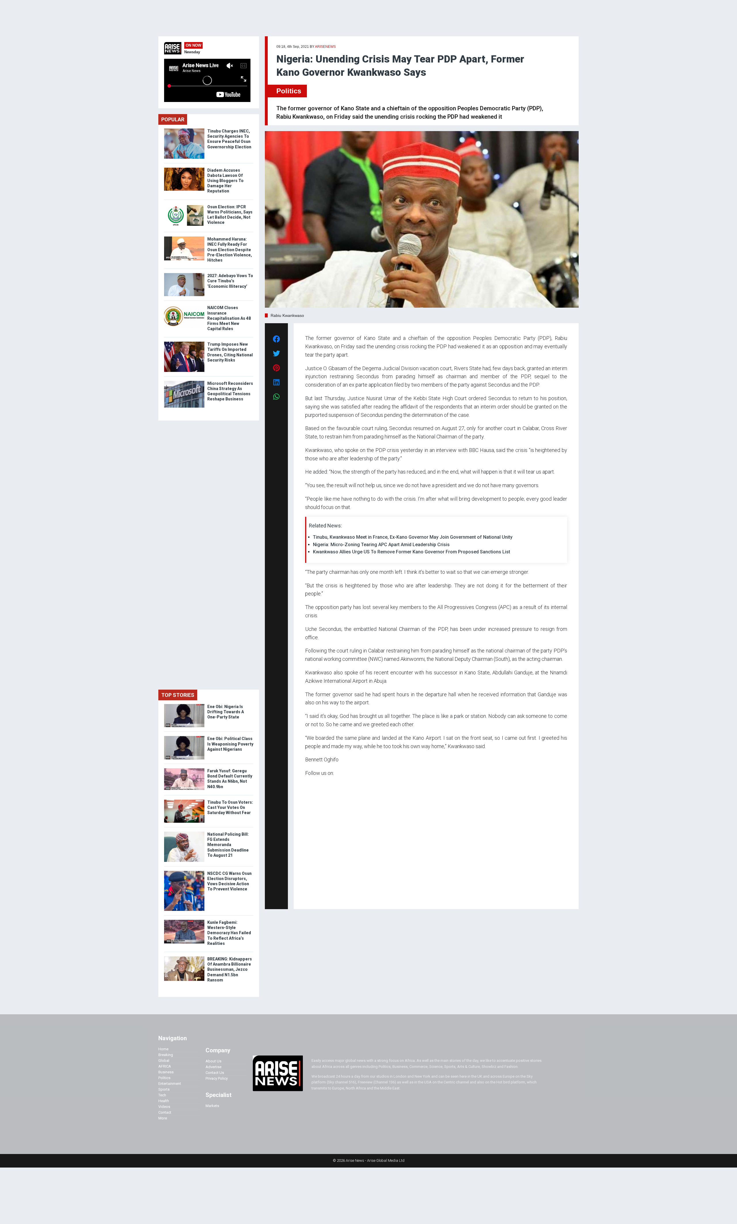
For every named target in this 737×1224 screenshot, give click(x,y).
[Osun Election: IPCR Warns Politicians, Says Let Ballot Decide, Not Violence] (184, 205)
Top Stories (177, 695)
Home (163, 1049)
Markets (212, 1106)
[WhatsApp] (313, 896)
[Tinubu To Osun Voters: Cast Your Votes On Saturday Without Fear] (184, 801)
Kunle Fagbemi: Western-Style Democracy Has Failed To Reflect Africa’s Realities (229, 933)
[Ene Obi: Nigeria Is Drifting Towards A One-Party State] (184, 705)
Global (163, 1060)
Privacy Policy (217, 1078)
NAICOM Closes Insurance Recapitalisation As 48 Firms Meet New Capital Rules (229, 318)
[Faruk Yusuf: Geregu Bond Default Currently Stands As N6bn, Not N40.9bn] (184, 769)
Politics (288, 91)
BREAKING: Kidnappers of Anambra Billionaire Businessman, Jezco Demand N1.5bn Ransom (229, 969)
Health (163, 1101)
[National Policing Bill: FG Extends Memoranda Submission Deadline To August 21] (184, 833)
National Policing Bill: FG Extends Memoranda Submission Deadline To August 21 (228, 845)
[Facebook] (306, 896)
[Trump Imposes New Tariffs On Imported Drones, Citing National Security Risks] (184, 343)
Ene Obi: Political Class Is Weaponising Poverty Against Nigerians (230, 743)
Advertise (213, 1067)
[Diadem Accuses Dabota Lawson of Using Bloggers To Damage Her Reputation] (184, 169)
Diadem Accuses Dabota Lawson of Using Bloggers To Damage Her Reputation (225, 181)
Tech (162, 1095)
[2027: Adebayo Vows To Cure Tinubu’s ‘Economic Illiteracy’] (184, 274)
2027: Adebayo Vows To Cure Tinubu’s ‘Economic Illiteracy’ (230, 280)
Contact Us (215, 1072)
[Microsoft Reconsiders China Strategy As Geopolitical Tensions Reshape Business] (184, 382)
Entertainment (169, 1083)
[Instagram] (311, 896)
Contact (164, 1112)
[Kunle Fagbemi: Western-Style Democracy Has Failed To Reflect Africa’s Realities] (184, 921)
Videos (164, 1106)
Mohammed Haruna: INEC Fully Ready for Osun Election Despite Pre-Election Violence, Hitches (229, 249)
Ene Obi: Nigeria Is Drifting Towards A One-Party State (225, 711)
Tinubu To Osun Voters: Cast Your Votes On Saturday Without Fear (230, 807)
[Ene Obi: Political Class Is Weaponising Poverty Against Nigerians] (184, 737)
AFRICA (164, 1066)
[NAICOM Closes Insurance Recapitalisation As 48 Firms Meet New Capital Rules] (184, 306)
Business (166, 1072)
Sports (164, 1089)
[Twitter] (308, 896)
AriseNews (325, 47)
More (162, 1118)
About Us (213, 1061)
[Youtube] (316, 896)
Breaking (165, 1055)
